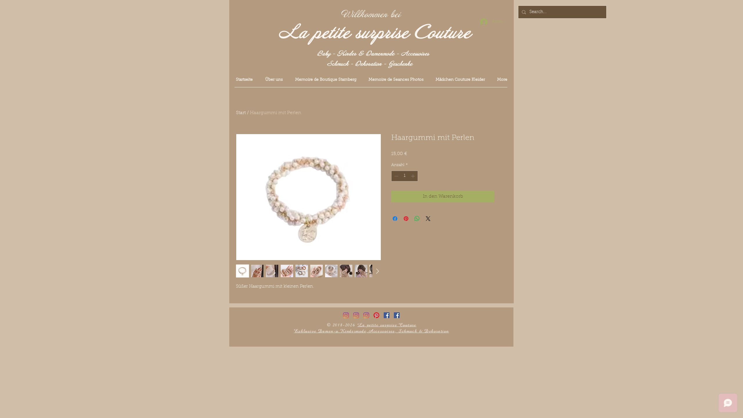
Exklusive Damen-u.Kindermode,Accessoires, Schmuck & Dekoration (371, 331)
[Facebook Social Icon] (386, 315)
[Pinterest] (376, 315)
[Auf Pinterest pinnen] (406, 218)
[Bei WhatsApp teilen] (417, 218)
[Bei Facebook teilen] (395, 218)
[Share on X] (428, 218)
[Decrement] (395, 176)
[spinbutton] (404, 176)
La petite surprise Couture (375, 33)
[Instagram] (346, 315)
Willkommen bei (371, 14)
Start (241, 113)
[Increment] (413, 176)
